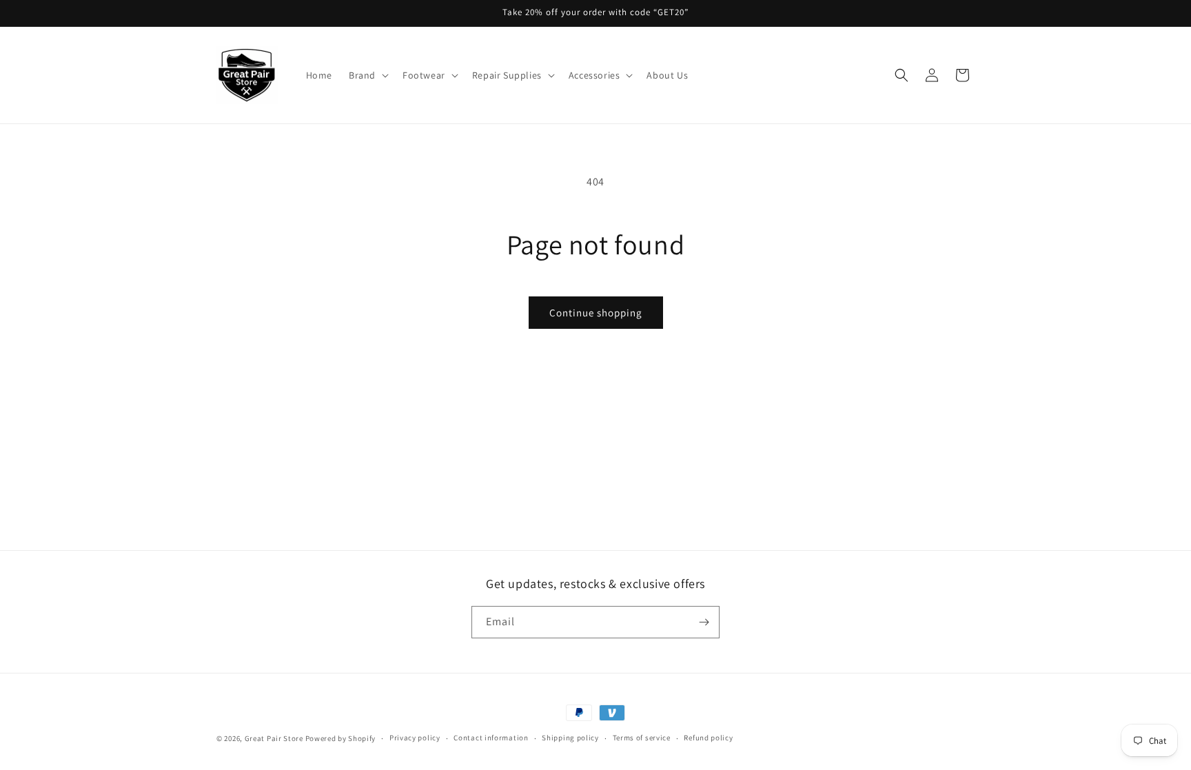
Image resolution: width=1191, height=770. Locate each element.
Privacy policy (414, 737)
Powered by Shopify (340, 738)
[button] (367, 75)
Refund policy (708, 737)
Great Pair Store (274, 738)
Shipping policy (570, 737)
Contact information (491, 737)
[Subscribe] (704, 622)
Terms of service (642, 737)
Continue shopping (595, 312)
